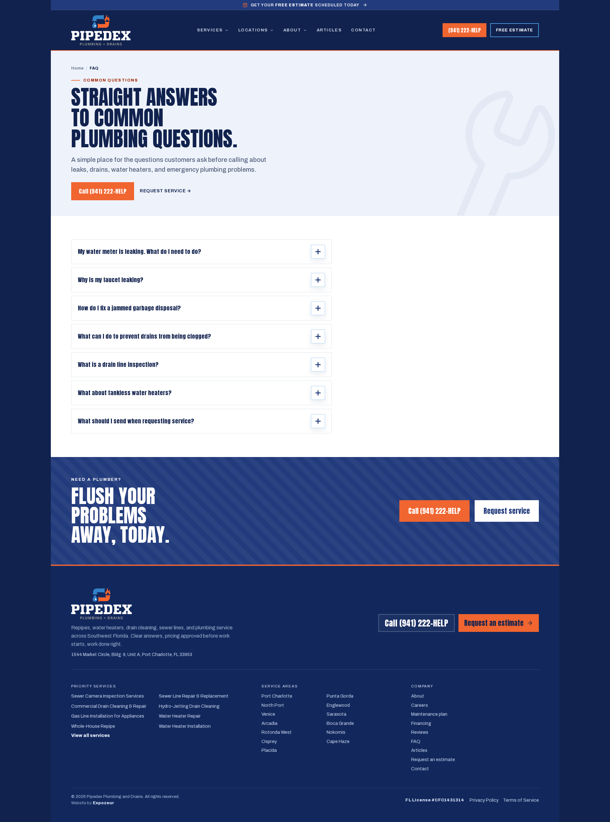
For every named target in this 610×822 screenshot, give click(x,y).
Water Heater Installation (185, 726)
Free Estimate (514, 30)
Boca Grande (340, 723)
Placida (269, 750)
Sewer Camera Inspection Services (107, 696)
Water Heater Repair (180, 716)
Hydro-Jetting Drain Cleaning (189, 706)
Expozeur (103, 803)
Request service (507, 511)
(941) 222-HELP (464, 30)
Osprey (269, 741)
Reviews (419, 732)
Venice (268, 714)
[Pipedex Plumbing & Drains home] (101, 30)
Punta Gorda (340, 696)
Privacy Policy (484, 800)
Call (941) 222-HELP (102, 191)
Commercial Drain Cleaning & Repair (108, 706)
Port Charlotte (276, 696)
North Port (272, 705)
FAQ (415, 741)
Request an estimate (494, 623)
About (292, 30)
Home (77, 68)
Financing (421, 723)
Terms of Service (521, 800)
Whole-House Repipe (93, 726)
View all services (90, 735)
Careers (419, 705)
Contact (363, 30)
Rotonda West (276, 732)
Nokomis (336, 732)
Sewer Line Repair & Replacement (193, 696)
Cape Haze (338, 741)
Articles (329, 30)
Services (209, 30)
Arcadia (269, 723)
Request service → (165, 191)
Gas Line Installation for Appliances (107, 716)
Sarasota (336, 714)
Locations (253, 30)
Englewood (338, 705)
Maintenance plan (429, 714)
